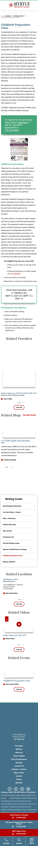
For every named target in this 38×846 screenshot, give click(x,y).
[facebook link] (10, 789)
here (7, 798)
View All (19, 407)
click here (22, 122)
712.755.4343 (12, 130)
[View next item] (23, 402)
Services (8, 16)
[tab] (32, 506)
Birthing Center (19, 16)
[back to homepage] (2, 16)
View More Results (29, 415)
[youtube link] (28, 789)
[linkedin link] (16, 789)
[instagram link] (22, 789)
